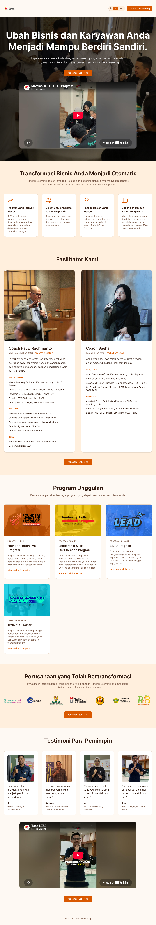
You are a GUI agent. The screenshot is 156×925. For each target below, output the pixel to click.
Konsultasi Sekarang (139, 8)
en (121, 8)
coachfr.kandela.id (44, 353)
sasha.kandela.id (115, 353)
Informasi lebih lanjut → (19, 570)
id (116, 8)
